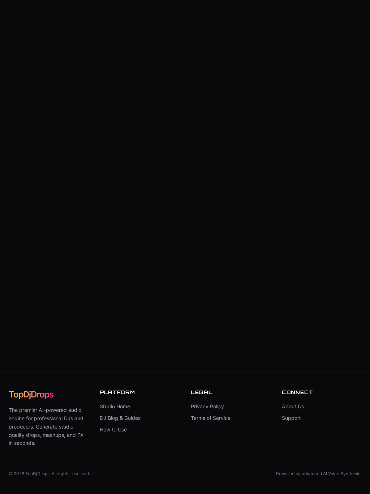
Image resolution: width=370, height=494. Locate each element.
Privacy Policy (207, 406)
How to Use (113, 429)
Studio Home (115, 406)
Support (291, 418)
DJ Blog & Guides (120, 418)
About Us (293, 406)
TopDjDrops (31, 394)
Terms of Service (211, 418)
